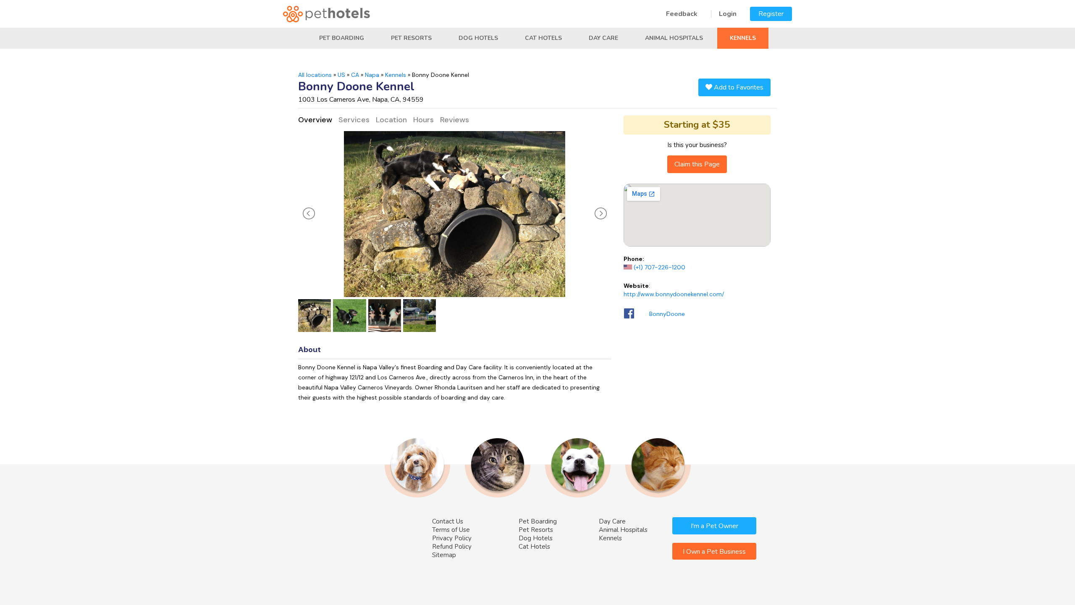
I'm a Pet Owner (714, 526)
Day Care (603, 38)
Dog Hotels (478, 38)
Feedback (681, 13)
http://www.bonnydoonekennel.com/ (674, 294)
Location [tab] (391, 120)
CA (355, 75)
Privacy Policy (452, 538)
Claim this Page (697, 164)
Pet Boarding (341, 38)
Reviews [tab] (454, 120)
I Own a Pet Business (714, 551)
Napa (372, 75)
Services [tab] (354, 120)
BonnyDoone (667, 314)
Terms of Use (451, 530)
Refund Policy (452, 546)
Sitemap (444, 555)
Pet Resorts (411, 38)
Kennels (743, 38)
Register (771, 13)
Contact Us (447, 521)
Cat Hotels (543, 38)
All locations (315, 75)
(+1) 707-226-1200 (659, 267)
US (341, 75)
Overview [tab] (315, 120)
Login (728, 13)
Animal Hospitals (674, 38)
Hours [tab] (423, 120)
